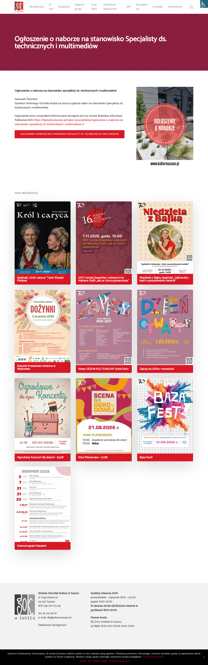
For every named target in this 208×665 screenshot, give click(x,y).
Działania (64, 7)
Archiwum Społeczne (110, 7)
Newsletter (175, 7)
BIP (129, 7)
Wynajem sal (142, 7)
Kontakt (158, 7)
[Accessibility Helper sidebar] (204, 4)
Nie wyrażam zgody (98, 661)
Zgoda (83, 661)
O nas (51, 7)
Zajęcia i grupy (80, 7)
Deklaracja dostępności (52, 625)
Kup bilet (94, 7)
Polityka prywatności (153, 656)
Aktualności (36, 7)
